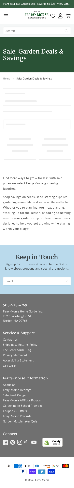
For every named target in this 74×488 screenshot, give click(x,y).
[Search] (66, 30)
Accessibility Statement (18, 360)
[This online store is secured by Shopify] (52, 443)
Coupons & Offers (15, 411)
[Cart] (68, 16)
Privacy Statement (15, 355)
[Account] (60, 16)
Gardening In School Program (22, 405)
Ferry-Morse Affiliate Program (22, 400)
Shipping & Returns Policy (20, 344)
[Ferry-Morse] (37, 15)
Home (6, 78)
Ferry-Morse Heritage (17, 390)
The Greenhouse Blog (17, 350)
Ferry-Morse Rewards (17, 416)
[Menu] (6, 16)
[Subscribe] (66, 281)
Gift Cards (9, 365)
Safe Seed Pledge (14, 395)
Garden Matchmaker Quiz (20, 421)
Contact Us (10, 339)
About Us (9, 384)
